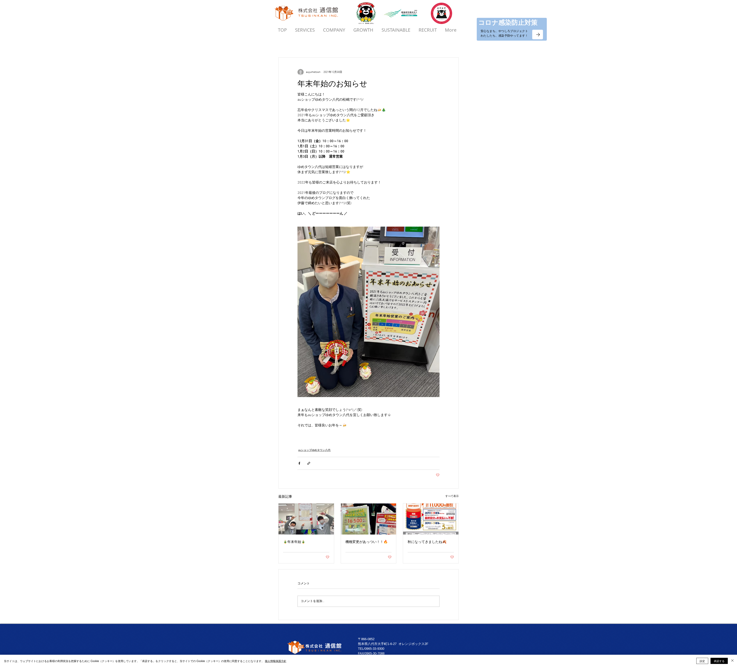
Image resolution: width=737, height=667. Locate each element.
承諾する (719, 661)
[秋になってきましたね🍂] (431, 519)
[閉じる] (732, 661)
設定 (702, 661)
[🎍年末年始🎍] (306, 519)
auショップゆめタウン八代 (314, 450)
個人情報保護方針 (275, 661)
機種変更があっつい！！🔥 (366, 541)
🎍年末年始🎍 (294, 541)
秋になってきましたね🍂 (427, 541)
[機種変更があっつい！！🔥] (368, 519)
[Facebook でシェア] (299, 463)
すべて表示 (452, 496)
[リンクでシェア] (309, 463)
